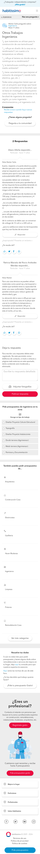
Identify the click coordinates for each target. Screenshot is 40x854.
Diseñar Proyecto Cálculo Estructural (20, 422)
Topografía (10, 428)
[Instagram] (34, 822)
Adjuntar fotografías (22, 387)
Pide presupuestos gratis (20, 773)
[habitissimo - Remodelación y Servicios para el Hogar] (11, 11)
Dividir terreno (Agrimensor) (17, 440)
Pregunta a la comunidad (20, 123)
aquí (17, 665)
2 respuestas (7, 107)
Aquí (5, 671)
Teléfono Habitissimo (10, 827)
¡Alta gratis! (20, 5)
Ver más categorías (20, 638)
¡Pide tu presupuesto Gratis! (20, 686)
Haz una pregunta (29, 17)
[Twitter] (15, 822)
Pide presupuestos (20, 850)
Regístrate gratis (20, 725)
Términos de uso (19, 838)
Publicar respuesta (20, 394)
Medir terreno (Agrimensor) (17, 446)
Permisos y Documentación (17, 452)
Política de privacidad (19, 841)
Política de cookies (19, 843)
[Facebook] (6, 822)
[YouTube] (25, 822)
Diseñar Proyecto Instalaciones (18, 434)
